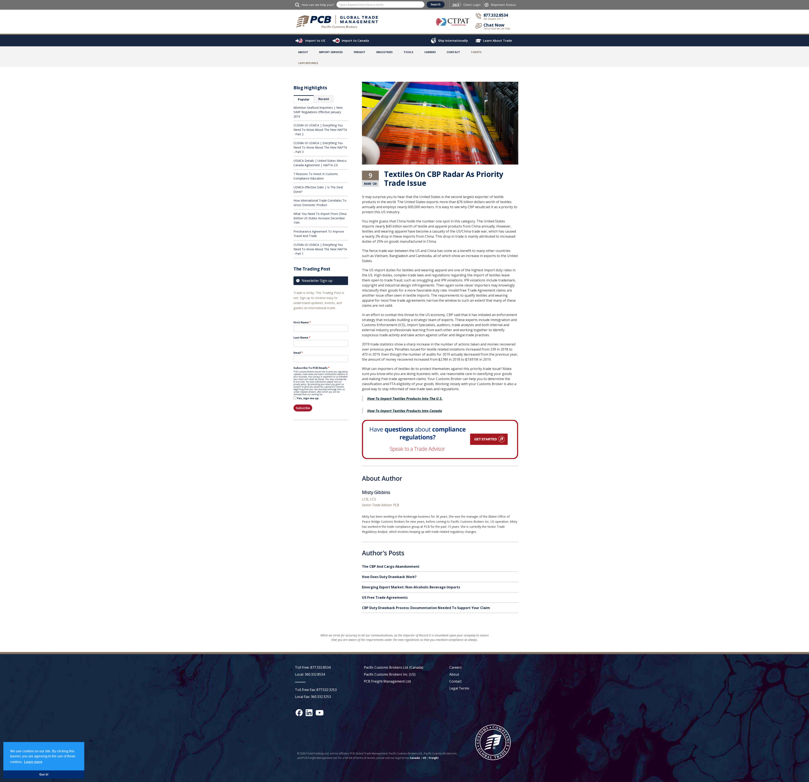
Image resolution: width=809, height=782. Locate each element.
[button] (330, 53)
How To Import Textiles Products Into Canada (404, 410)
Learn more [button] (33, 762)
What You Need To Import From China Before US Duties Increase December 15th (319, 218)
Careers (455, 667)
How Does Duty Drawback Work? (389, 576)
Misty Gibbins (376, 493)
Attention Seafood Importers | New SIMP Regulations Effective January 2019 (318, 112)
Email (297, 352)
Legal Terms (459, 688)
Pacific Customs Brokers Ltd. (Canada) (393, 667)
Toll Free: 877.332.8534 (313, 667)
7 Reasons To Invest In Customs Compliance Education (315, 176)
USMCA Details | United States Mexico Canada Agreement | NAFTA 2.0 (320, 163)
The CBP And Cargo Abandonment (390, 566)
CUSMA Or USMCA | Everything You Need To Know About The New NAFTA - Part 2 (320, 129)
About (303, 52)
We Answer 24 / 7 (493, 19)
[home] (339, 21)
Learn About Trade (497, 40)
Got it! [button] (43, 774)
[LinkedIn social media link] (309, 712)
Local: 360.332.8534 (310, 674)
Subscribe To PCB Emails (310, 367)
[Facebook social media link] (299, 712)
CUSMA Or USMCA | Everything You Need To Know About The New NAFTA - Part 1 (320, 249)
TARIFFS (476, 52)
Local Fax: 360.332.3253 (313, 696)
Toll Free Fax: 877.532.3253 (316, 689)
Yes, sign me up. (308, 398)
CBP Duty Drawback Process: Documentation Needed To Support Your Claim (426, 607)
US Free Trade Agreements (385, 597)
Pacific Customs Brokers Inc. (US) (389, 674)
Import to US (315, 40)
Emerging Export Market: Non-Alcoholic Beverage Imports (411, 587)
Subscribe (303, 408)
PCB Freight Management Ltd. (387, 681)
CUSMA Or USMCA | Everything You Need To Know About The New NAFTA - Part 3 (320, 147)
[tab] (303, 99)
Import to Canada (355, 40)
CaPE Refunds (308, 63)
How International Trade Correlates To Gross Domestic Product (319, 202)
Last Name (300, 337)
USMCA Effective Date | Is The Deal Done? (318, 189)
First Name (301, 322)
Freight (434, 758)
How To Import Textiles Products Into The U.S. (405, 398)
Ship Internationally (453, 40)
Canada (415, 758)
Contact (453, 52)
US (424, 758)
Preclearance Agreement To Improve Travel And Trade (318, 233)
